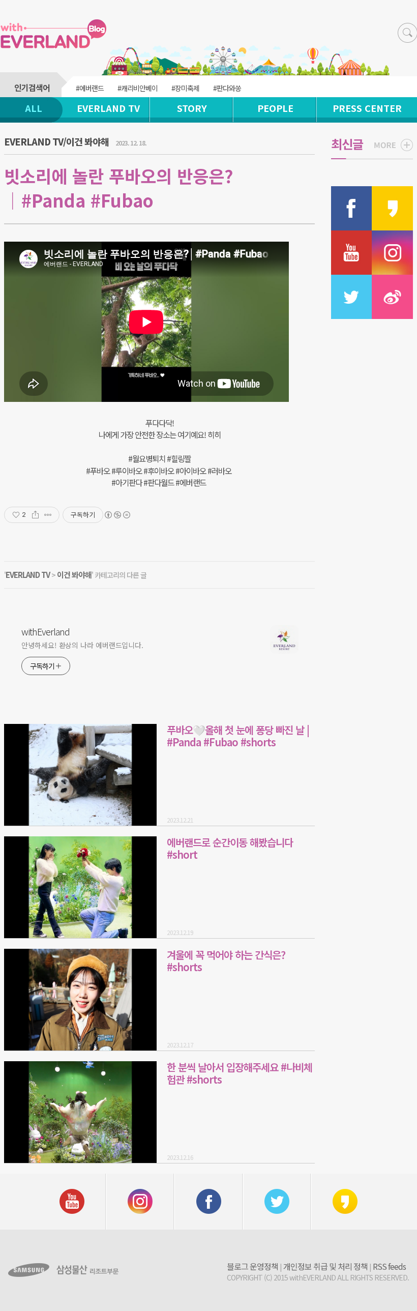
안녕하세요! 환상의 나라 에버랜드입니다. (82, 645)
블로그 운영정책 (252, 1266)
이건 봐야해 (74, 574)
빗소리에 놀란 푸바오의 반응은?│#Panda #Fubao (118, 188)
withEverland (45, 631)
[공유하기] (35, 514)
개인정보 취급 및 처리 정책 (325, 1266)
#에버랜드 (90, 88)
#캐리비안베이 (137, 88)
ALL (33, 107)
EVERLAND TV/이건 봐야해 (56, 141)
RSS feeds (389, 1266)
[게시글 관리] (48, 514)
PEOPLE (275, 107)
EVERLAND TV (108, 107)
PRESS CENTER (367, 107)
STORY (192, 107)
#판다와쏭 (227, 88)
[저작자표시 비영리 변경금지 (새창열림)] (117, 515)
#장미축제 (185, 88)
